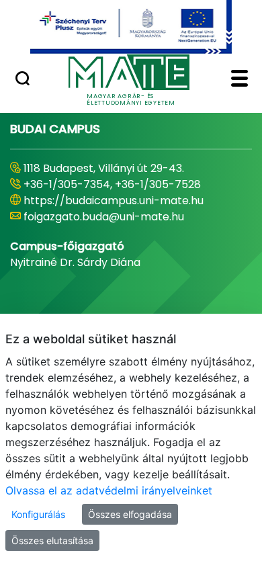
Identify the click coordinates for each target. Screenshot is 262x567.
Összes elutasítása (52, 540)
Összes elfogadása (130, 514)
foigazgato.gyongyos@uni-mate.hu (116, 216)
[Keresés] (22, 80)
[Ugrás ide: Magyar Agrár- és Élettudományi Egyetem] (131, 27)
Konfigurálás (38, 514)
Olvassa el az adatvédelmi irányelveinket (108, 490)
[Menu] (239, 80)
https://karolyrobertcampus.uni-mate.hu (133, 200)
